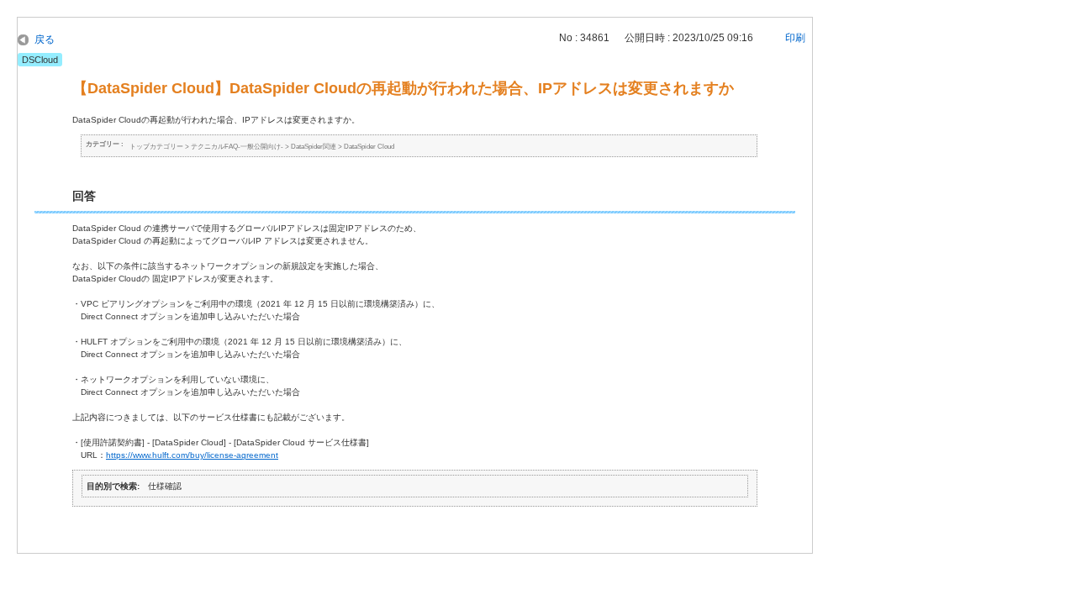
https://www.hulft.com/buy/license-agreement (192, 455)
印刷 (795, 38)
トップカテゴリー (156, 146)
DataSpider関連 (313, 146)
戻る (44, 39)
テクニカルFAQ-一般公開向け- (237, 146)
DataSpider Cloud (369, 146)
